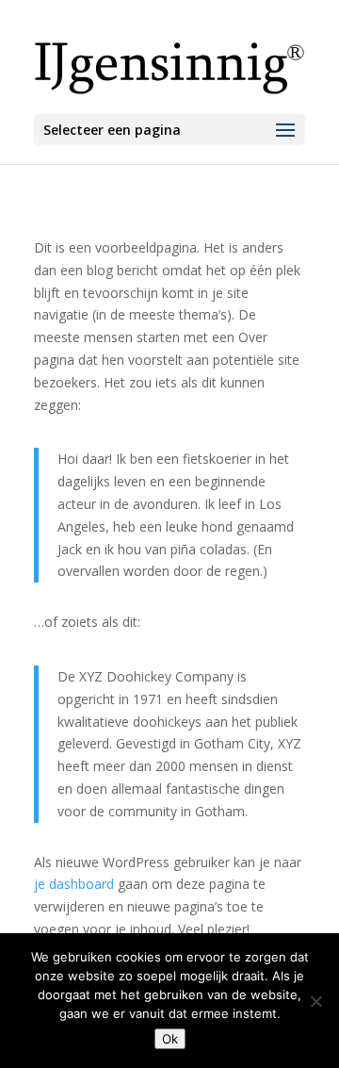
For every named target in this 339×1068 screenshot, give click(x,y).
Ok (170, 1038)
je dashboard (74, 884)
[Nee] (315, 1001)
